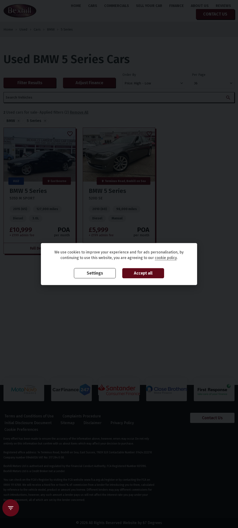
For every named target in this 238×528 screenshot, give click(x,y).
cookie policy (166, 258)
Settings (95, 273)
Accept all (143, 273)
